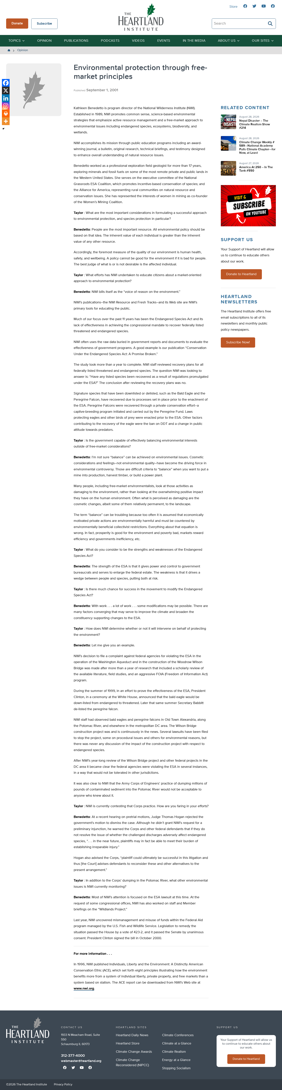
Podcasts (110, 40)
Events (163, 40)
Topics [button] (14, 40)
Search (270, 24)
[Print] (6, 113)
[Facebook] (6, 83)
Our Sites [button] (261, 40)
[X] (6, 90)
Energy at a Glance (176, 1060)
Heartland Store (127, 1043)
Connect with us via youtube (264, 6)
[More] (6, 121)
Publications (76, 40)
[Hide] (3, 128)
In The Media (194, 40)
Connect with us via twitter (254, 6)
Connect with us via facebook (245, 6)
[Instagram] (6, 106)
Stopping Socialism (176, 1068)
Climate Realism (174, 1051)
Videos (138, 40)
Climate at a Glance (176, 1043)
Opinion (44, 40)
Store (233, 6)
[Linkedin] (6, 98)
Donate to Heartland (241, 274)
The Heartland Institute (141, 17)
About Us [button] (227, 40)
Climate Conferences (178, 1035)
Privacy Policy (63, 1084)
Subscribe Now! (238, 342)
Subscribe (44, 23)
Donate (17, 23)
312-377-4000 (73, 1056)
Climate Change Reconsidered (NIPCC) (132, 1062)
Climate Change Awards (134, 1051)
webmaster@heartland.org (81, 1061)
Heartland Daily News (132, 1035)
